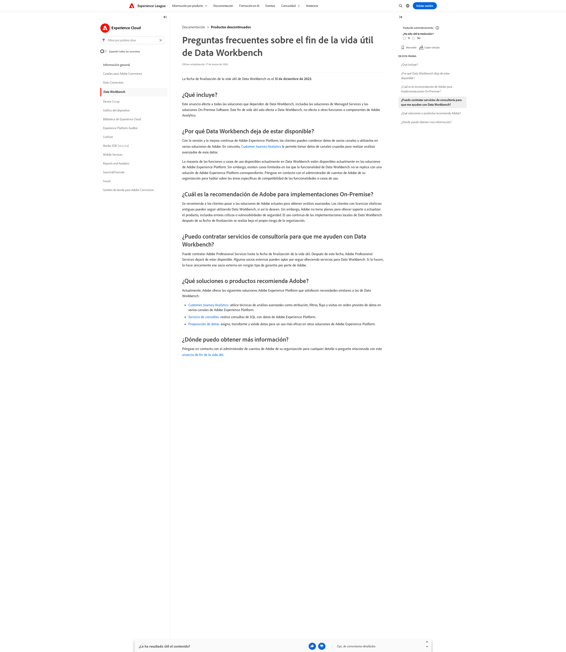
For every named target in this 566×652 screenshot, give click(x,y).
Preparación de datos (203, 324)
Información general (116, 65)
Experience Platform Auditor (120, 128)
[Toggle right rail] (400, 17)
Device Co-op (111, 102)
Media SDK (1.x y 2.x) (116, 146)
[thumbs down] (321, 646)
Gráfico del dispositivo (116, 111)
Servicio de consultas (203, 317)
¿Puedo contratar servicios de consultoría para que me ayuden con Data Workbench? (431, 102)
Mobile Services (112, 155)
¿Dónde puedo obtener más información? (426, 122)
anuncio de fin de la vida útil (202, 354)
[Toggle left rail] (165, 17)
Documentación (193, 27)
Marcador (411, 47)
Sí (409, 38)
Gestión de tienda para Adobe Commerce (128, 190)
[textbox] (132, 40)
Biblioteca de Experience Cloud (122, 119)
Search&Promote (113, 172)
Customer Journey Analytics (261, 146)
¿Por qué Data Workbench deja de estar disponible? (425, 75)
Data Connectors (113, 83)
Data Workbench (114, 92)
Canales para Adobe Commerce (122, 74)
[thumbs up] (312, 646)
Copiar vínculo (432, 47)
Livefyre (108, 137)
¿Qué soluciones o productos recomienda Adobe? (431, 113)
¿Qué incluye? (409, 65)
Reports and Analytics (116, 164)
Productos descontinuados (231, 27)
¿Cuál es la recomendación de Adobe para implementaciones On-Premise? (426, 89)
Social (106, 181)
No (418, 38)
